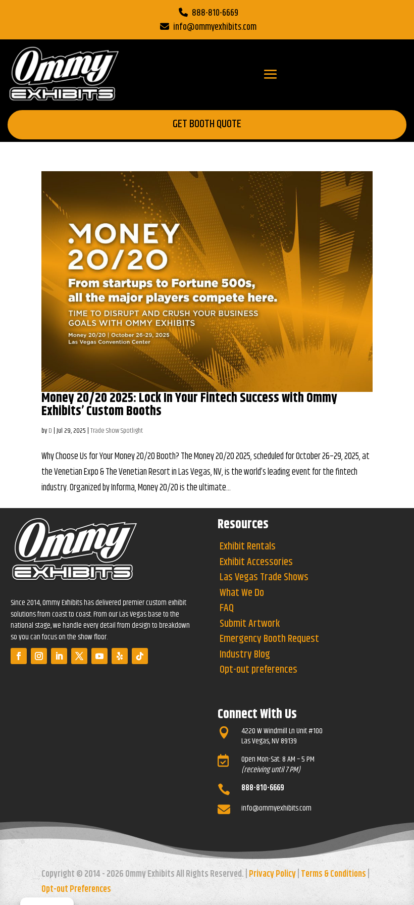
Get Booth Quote (207, 124)
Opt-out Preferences (76, 889)
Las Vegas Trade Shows (264, 577)
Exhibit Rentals (248, 546)
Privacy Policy (272, 874)
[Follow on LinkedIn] (59, 656)
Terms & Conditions (333, 874)
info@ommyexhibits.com (214, 27)
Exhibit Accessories (256, 562)
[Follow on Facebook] (19, 656)
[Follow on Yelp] (120, 656)
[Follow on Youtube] (99, 656)
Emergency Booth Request (269, 639)
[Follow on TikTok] (140, 656)
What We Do (242, 593)
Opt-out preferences (258, 670)
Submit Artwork (250, 624)
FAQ (227, 608)
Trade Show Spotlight (116, 430)
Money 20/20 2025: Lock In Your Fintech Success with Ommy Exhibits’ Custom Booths (189, 404)
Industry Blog (245, 654)
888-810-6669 (215, 13)
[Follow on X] (79, 656)
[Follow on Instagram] (39, 656)
